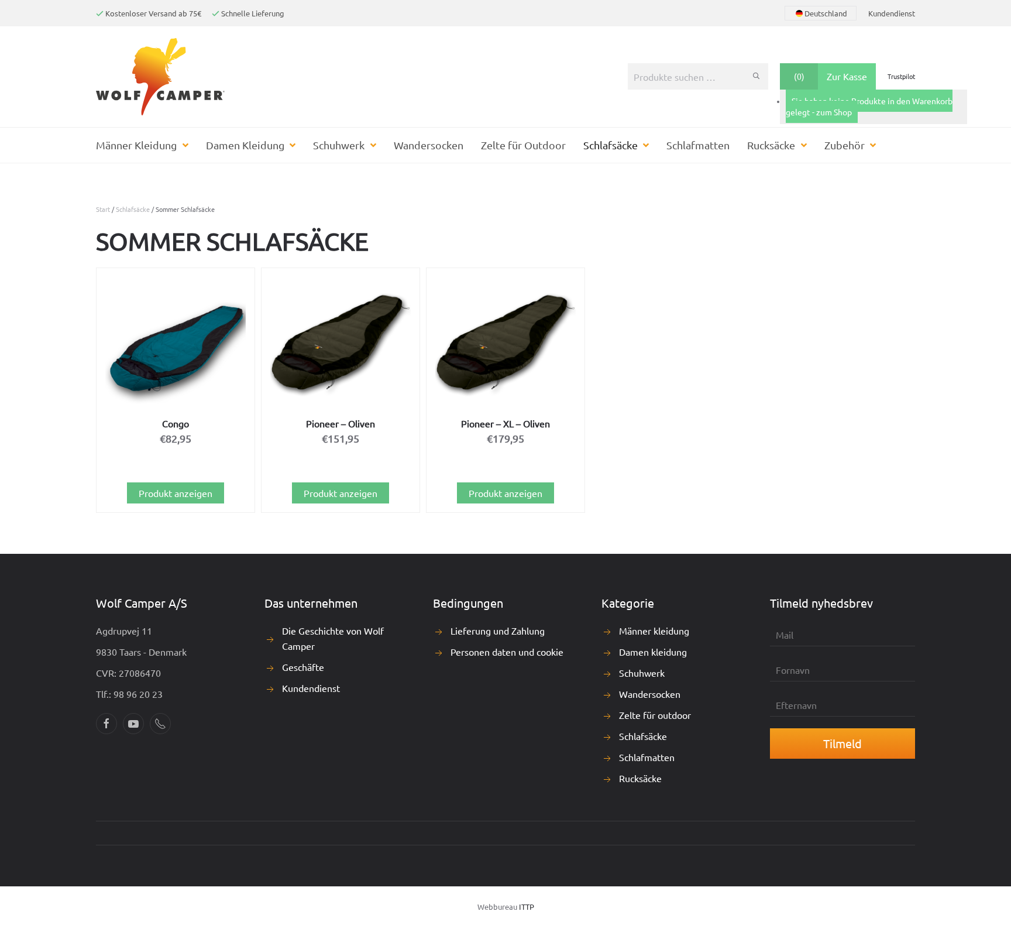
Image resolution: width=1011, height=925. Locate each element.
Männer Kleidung (136, 145)
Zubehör (844, 145)
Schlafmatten (698, 145)
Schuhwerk (338, 145)
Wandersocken (428, 145)
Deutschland (825, 13)
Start (103, 209)
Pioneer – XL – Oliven (505, 423)
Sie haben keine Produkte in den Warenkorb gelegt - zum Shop (869, 106)
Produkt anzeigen (175, 493)
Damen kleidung (653, 651)
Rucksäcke (771, 145)
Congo (175, 423)
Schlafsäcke (610, 145)
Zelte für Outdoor (523, 145)
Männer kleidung (654, 630)
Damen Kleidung (245, 145)
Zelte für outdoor (655, 715)
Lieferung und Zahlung (498, 630)
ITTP (526, 907)
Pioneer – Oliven (340, 423)
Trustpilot (901, 76)
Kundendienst (891, 13)
